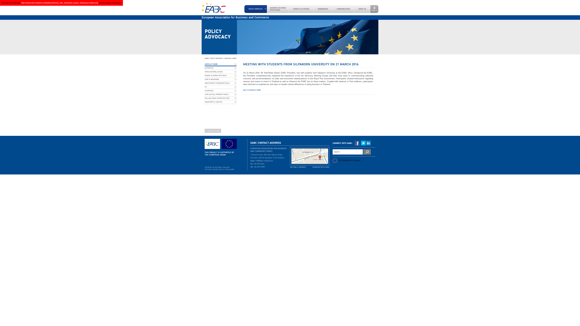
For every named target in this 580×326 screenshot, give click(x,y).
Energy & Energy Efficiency (216, 76)
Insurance (209, 91)
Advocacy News (230, 58)
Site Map (208, 169)
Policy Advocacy (256, 9)
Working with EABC (321, 167)
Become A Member (298, 167)
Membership (323, 9)
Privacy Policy (218, 169)
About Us (362, 9)
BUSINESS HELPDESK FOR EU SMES (278, 9)
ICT (206, 87)
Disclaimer (229, 169)
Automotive (209, 68)
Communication (343, 9)
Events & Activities (301, 9)
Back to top (214, 131)
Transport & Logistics (213, 102)
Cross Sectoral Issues (214, 72)
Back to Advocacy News (252, 90)
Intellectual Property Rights (217, 94)
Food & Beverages (212, 79)
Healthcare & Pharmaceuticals (217, 83)
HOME (207, 58)
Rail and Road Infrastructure (217, 98)
